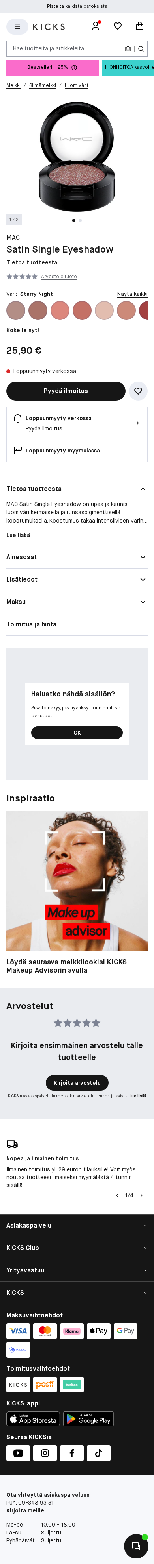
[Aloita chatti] (136, 1546)
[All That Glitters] (15, 310)
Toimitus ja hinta (31, 624)
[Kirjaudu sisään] (95, 27)
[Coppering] (82, 310)
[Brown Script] (60, 310)
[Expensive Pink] (126, 310)
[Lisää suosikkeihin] (138, 391)
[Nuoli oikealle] (141, 1195)
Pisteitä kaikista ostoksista (77, 6)
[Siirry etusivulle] (49, 27)
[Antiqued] (37, 310)
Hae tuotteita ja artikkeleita (48, 48)
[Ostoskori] (140, 27)
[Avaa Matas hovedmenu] (17, 27)
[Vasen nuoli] (117, 1195)
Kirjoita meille (25, 1510)
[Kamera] (128, 48)
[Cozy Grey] (104, 310)
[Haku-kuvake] (141, 48)
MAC (13, 237)
